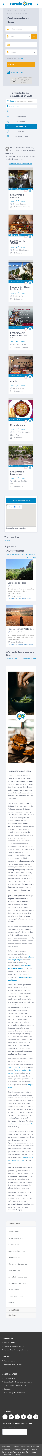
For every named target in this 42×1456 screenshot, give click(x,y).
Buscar (11, 65)
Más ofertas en (29, 659)
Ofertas (11, 1303)
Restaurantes (14, 1290)
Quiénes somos (9, 1378)
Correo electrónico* (9, 1428)
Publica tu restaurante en (20, 164)
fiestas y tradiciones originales (22, 1124)
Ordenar (21, 101)
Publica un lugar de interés (14, 554)
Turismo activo (14, 1270)
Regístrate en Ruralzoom (13, 1364)
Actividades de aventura (18, 1277)
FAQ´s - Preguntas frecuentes (14, 1392)
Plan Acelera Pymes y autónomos (16, 1350)
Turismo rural (14, 1232)
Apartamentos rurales (17, 1251)
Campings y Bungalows (18, 1264)
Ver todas (7, 540)
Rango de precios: (13, 58)
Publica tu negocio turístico (14, 1346)
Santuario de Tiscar (15, 1067)
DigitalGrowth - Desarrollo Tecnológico (18, 1382)
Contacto (7, 1389)
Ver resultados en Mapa (21, 500)
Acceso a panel (9, 1343)
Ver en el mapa (15, 106)
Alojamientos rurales (16, 1238)
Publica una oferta (11, 659)
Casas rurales (14, 1245)
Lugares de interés (16, 1296)
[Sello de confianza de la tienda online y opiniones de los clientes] (10, 1400)
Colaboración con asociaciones (15, 1385)
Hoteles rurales (14, 1258)
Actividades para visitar (17, 1283)
